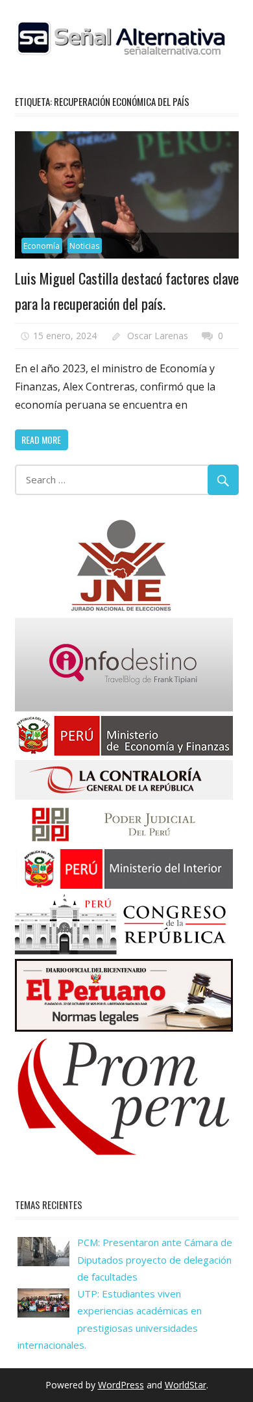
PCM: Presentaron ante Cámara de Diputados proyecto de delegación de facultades (154, 1259)
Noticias (84, 245)
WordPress (121, 1385)
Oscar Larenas (157, 335)
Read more (41, 439)
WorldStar (185, 1385)
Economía (41, 245)
